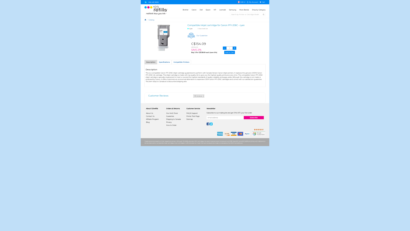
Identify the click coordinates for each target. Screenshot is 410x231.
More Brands (244, 10)
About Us (149, 113)
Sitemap (189, 119)
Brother (185, 10)
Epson (208, 10)
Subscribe (254, 118)
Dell (201, 10)
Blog (148, 122)
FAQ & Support (192, 113)
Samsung (232, 10)
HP (215, 10)
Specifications (164, 62)
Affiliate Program (152, 119)
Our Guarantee (201, 36)
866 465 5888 (154, 2)
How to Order (171, 125)
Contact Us (150, 116)
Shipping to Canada (173, 119)
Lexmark (222, 10)
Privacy (169, 122)
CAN (242, 2)
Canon (194, 10)
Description (150, 62)
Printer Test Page (193, 116)
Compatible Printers (181, 62)
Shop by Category (259, 10)
